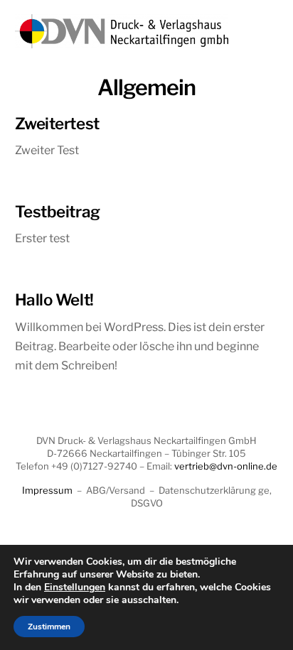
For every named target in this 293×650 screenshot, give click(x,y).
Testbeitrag (57, 212)
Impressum (47, 490)
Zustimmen (49, 626)
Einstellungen (74, 587)
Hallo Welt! (54, 300)
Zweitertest (57, 124)
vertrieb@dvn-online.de (225, 466)
